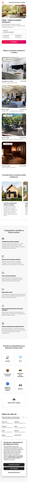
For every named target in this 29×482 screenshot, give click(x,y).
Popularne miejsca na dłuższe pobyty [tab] (11, 417)
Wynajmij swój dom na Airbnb (17, 2)
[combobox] (14, 32)
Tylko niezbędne (14, 468)
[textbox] (8, 37)
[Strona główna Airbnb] (3, 2)
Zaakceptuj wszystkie (14, 464)
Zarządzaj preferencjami (14, 472)
